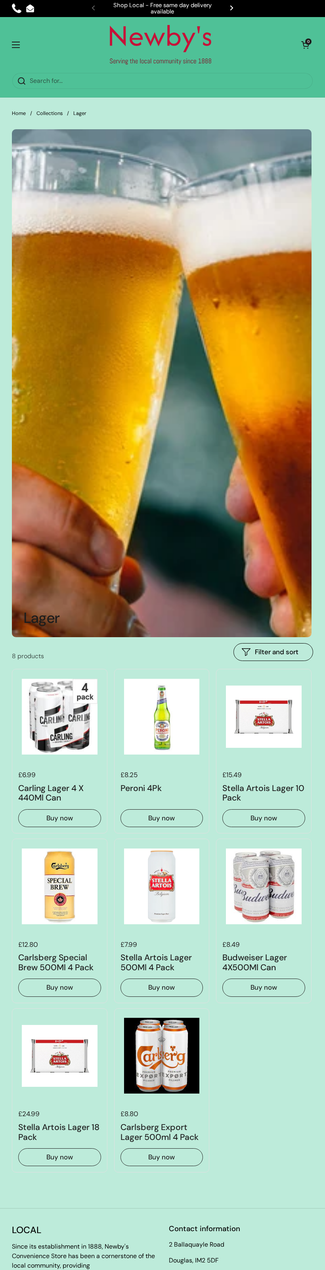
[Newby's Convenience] (160, 45)
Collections (49, 113)
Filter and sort (276, 651)
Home (19, 113)
